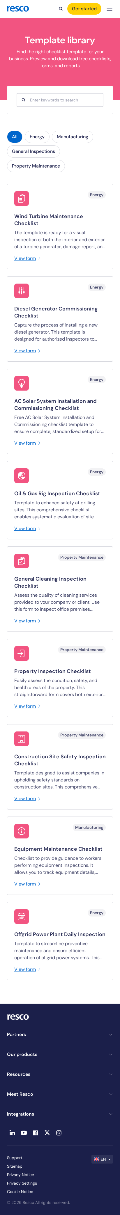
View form (25, 258)
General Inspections (33, 151)
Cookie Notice (20, 1191)
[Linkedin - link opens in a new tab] (12, 1133)
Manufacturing (72, 137)
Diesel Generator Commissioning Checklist (56, 312)
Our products (22, 1054)
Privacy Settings (22, 1183)
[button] (102, 1159)
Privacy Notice (20, 1174)
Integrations (20, 1114)
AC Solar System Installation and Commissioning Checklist (55, 405)
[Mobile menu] (109, 9)
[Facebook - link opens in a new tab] (35, 1133)
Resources (18, 1074)
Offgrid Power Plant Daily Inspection (59, 934)
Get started (84, 9)
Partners (16, 1034)
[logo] (18, 9)
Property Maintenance (36, 166)
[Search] (60, 8)
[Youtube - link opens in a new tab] (24, 1133)
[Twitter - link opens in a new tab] (47, 1133)
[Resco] (60, 1017)
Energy (37, 137)
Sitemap (14, 1166)
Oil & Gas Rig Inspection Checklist (57, 493)
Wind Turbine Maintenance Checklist (48, 220)
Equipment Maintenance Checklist (58, 848)
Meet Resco (20, 1094)
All (14, 137)
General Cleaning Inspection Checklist (50, 582)
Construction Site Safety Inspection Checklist (60, 760)
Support (14, 1157)
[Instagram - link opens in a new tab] (59, 1133)
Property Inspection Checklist (52, 671)
